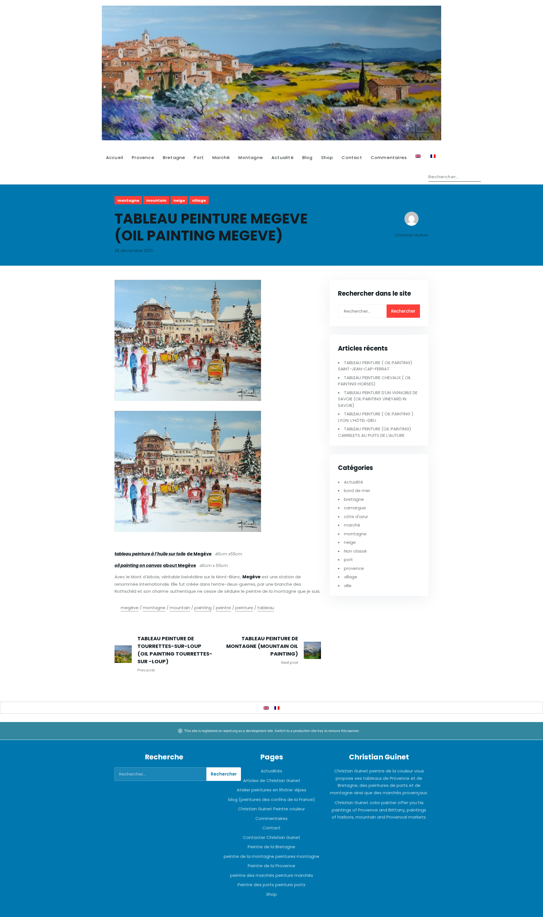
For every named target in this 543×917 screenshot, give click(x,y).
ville (348, 586)
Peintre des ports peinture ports (271, 885)
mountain (156, 200)
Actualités (271, 771)
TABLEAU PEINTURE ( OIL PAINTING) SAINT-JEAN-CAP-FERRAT (375, 366)
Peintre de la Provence (271, 866)
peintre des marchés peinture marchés (271, 875)
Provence (143, 157)
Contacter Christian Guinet (271, 837)
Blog (307, 157)
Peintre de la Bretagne (271, 847)
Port (199, 157)
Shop (327, 157)
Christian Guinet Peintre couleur (271, 809)
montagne (128, 200)
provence (354, 568)
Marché (221, 157)
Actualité (283, 157)
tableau (265, 608)
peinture (244, 608)
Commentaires (389, 157)
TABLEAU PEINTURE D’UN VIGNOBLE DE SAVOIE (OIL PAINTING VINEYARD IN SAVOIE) (377, 399)
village (199, 200)
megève (130, 608)
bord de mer (357, 490)
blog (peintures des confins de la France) (271, 799)
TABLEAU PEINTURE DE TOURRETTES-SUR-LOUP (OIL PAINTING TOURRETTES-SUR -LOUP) (174, 650)
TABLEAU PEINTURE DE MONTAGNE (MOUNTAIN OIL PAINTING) (262, 646)
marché (352, 525)
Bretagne (174, 157)
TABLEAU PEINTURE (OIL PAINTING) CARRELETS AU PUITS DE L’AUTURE (374, 432)
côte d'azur (356, 516)
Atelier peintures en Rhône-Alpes (271, 790)
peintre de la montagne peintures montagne (271, 856)
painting (203, 608)
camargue (355, 508)
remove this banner (343, 731)
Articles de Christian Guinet (271, 780)
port (348, 559)
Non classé (355, 551)
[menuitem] (418, 156)
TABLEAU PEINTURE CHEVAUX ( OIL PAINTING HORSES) (374, 381)
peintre (223, 608)
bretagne (354, 499)
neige (179, 200)
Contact (352, 157)
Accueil (114, 157)
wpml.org (230, 731)
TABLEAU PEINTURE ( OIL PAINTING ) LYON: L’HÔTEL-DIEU (375, 417)
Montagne (250, 157)
